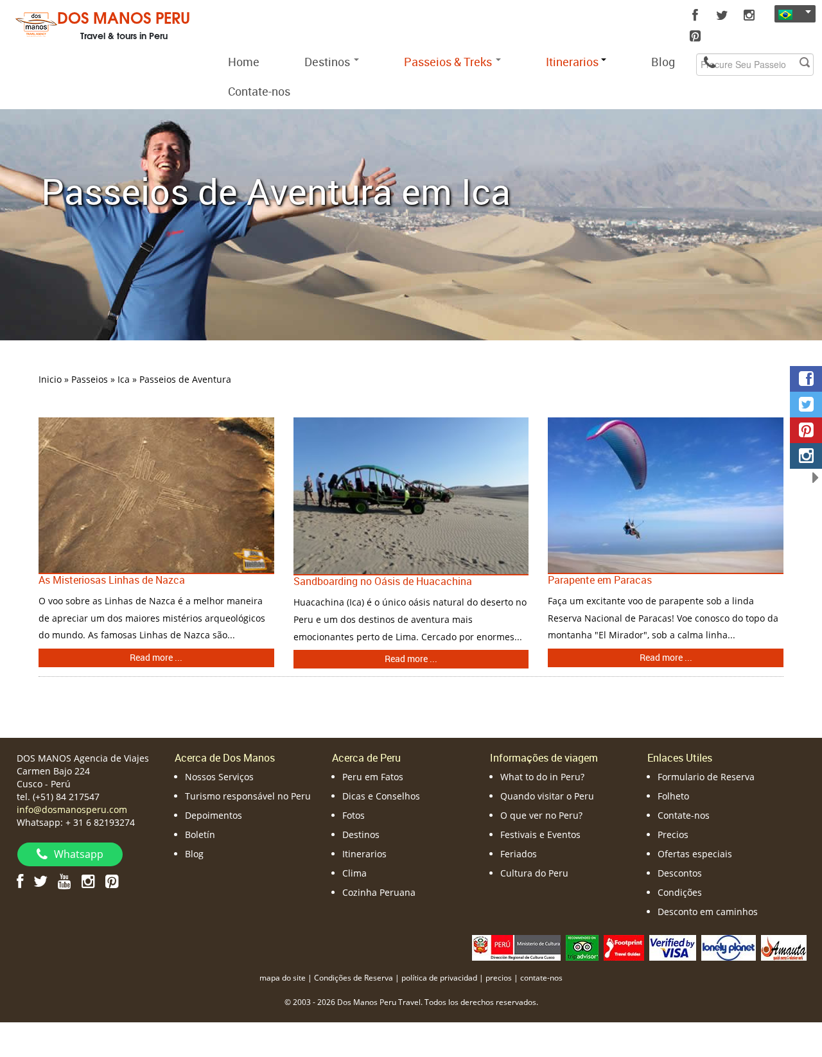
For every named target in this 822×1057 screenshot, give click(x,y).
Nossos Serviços (219, 777)
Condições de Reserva (353, 977)
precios (498, 977)
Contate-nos (259, 91)
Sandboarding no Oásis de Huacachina (382, 581)
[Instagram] (749, 15)
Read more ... (156, 657)
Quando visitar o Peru (547, 796)
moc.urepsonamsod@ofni (72, 809)
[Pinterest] (695, 36)
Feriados (518, 854)
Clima (354, 873)
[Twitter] (722, 15)
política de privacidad (439, 977)
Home (243, 61)
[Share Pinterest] (806, 430)
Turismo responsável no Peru (248, 796)
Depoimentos (213, 815)
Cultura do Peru (534, 873)
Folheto (673, 796)
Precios (673, 834)
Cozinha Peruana (378, 892)
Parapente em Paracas (600, 580)
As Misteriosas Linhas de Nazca (112, 580)
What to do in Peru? (542, 777)
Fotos (353, 815)
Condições (680, 892)
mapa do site (282, 977)
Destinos (328, 61)
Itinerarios (364, 854)
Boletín (200, 834)
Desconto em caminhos (708, 911)
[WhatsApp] (709, 61)
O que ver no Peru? (541, 815)
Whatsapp (78, 854)
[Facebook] (695, 15)
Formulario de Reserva (706, 777)
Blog (663, 61)
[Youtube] (64, 880)
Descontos (680, 873)
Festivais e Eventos (540, 834)
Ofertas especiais (695, 854)
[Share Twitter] (806, 404)
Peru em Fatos (372, 777)
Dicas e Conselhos (381, 796)
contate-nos (541, 977)
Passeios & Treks (449, 61)
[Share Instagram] (806, 456)
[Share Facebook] (806, 379)
